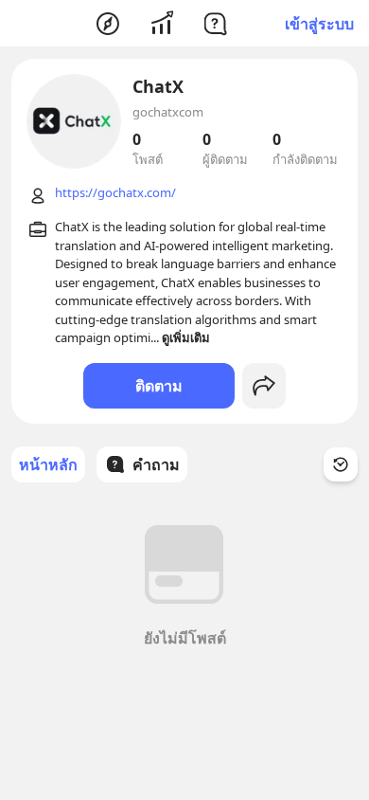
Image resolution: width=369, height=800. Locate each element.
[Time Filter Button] (341, 464)
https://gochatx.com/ (115, 192)
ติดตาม (159, 385)
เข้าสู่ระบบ (319, 23)
